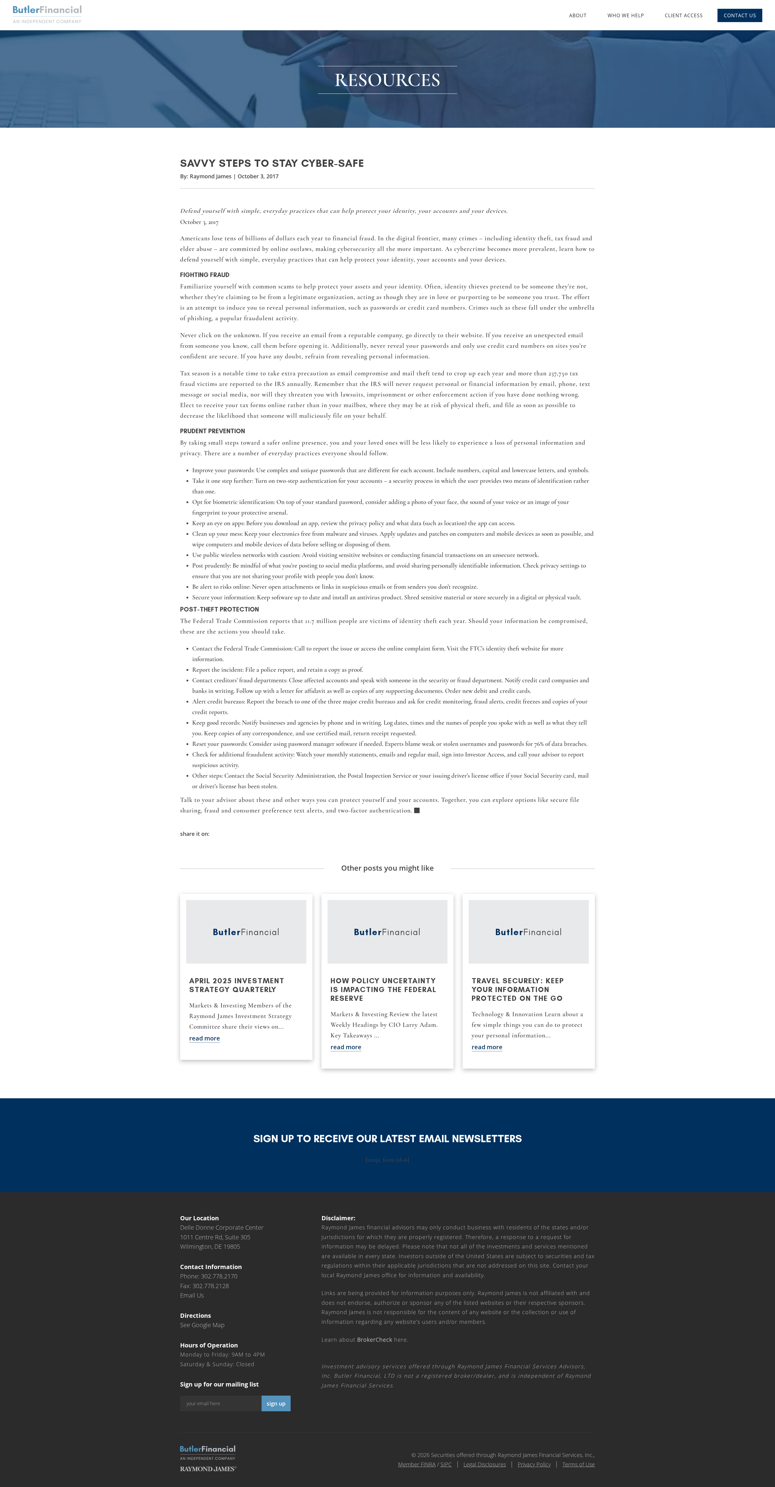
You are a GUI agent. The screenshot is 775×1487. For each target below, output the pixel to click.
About (578, 15)
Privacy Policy (534, 1464)
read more (204, 1038)
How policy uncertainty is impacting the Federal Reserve (384, 989)
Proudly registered (734, 1483)
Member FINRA (417, 1464)
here (382, 1339)
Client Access (684, 15)
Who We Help (626, 15)
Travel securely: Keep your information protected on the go (518, 989)
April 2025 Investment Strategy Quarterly (237, 985)
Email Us (192, 1295)
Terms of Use (578, 1464)
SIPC (446, 1464)
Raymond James (211, 176)
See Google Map (202, 1325)
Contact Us (740, 15)
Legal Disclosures (484, 1464)
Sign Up (276, 1403)
